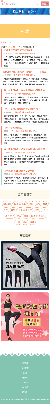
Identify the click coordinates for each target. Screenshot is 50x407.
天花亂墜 (7, 203)
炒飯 (16, 203)
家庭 (34, 174)
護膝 (27, 75)
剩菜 (21, 174)
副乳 (17, 53)
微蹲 (21, 93)
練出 (45, 203)
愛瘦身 (4, 42)
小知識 (25, 382)
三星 (44, 209)
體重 (25, 222)
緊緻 (31, 203)
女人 (19, 216)
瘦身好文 (25, 368)
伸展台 (41, 216)
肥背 (30, 131)
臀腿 (25, 93)
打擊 (21, 53)
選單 (44, 4)
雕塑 (29, 53)
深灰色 (28, 209)
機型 (26, 216)
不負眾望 (9, 216)
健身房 (25, 377)
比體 (18, 222)
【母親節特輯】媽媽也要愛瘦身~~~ (21, 170)
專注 (35, 75)
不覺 (20, 209)
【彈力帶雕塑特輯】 (13, 127)
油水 (37, 209)
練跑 (31, 75)
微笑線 (27, 112)
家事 (30, 174)
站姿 (17, 112)
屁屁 (29, 93)
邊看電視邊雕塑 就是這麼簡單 (18, 50)
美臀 (36, 112)
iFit (8, 3)
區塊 (38, 203)
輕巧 (33, 53)
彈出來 (21, 112)
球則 (13, 209)
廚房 (25, 372)
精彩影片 (25, 392)
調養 (32, 222)
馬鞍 (25, 53)
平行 (33, 93)
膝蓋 (23, 75)
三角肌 (21, 131)
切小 (6, 209)
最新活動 (25, 363)
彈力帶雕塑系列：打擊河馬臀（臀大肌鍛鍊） (25, 149)
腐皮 (33, 216)
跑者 (15, 75)
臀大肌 (25, 152)
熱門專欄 (25, 387)
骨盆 (19, 75)
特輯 (34, 131)
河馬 (9, 42)
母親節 (25, 174)
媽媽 (17, 174)
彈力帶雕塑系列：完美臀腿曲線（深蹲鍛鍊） (25, 90)
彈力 (17, 93)
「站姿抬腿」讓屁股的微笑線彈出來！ (22, 109)
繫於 (34, 152)
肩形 (26, 131)
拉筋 (23, 203)
